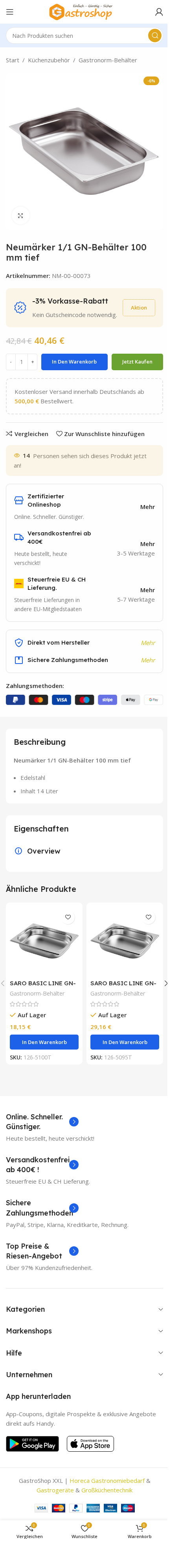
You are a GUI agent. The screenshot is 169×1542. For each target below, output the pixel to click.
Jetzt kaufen (137, 361)
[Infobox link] (42, 1122)
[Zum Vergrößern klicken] (20, 215)
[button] (44, 1042)
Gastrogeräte (55, 1490)
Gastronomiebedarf (118, 1480)
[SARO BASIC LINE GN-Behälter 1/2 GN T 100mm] (44, 940)
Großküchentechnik (106, 1490)
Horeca (80, 1480)
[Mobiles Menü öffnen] (10, 12)
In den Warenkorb (74, 361)
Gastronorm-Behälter (108, 60)
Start (12, 60)
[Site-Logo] (84, 11)
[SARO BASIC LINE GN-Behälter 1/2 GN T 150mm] (124, 940)
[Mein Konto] (159, 12)
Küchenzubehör (49, 60)
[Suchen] (155, 35)
